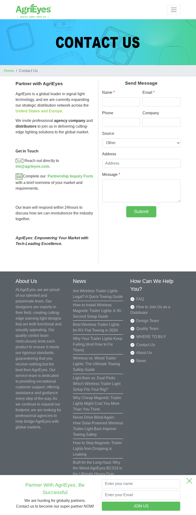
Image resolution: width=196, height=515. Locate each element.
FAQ (140, 299)
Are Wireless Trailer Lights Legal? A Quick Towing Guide (98, 294)
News (141, 361)
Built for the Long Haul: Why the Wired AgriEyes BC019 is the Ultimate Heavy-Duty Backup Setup (97, 471)
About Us (144, 353)
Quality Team (147, 329)
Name (108, 92)
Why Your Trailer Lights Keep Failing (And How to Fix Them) (97, 344)
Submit (141, 211)
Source (108, 133)
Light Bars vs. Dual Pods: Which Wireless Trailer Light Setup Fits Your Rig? (96, 383)
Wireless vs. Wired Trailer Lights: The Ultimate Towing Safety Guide (96, 364)
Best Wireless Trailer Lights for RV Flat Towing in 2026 (96, 327)
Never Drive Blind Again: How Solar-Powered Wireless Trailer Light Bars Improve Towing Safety (98, 426)
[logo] (33, 10)
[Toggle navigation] (173, 10)
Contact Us (145, 345)
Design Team (147, 321)
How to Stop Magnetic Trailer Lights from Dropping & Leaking (97, 448)
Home (9, 71)
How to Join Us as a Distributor (150, 310)
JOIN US (141, 506)
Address (109, 154)
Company (150, 113)
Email (148, 92)
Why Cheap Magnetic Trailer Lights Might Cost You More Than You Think (97, 403)
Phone (107, 113)
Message (111, 174)
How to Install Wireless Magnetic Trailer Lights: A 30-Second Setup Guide (97, 310)
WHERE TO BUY (151, 337)
